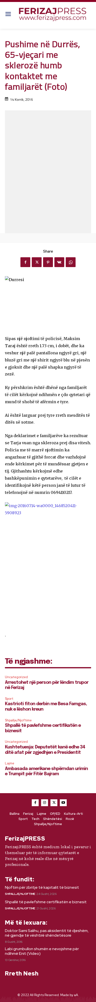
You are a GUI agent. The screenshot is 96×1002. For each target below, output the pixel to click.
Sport (9, 699)
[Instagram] (44, 802)
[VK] (59, 262)
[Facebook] (25, 262)
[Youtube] (63, 802)
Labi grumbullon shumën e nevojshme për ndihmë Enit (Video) (42, 951)
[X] (37, 262)
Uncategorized (16, 677)
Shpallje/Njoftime (18, 720)
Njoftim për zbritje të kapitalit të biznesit (42, 887)
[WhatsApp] (71, 262)
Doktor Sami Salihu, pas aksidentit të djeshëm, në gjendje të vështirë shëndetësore (47, 933)
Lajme (9, 763)
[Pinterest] (48, 262)
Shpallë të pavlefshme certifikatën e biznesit (46, 901)
